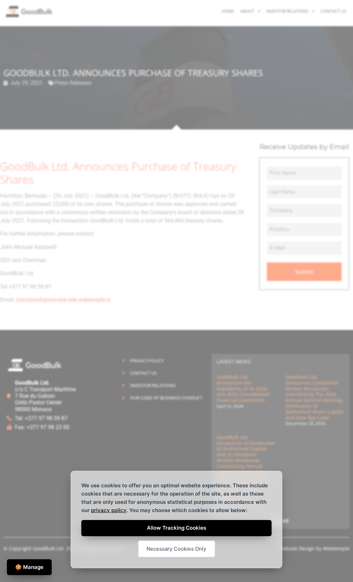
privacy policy (109, 510)
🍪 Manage (29, 567)
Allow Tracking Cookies (176, 527)
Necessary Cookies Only (176, 548)
